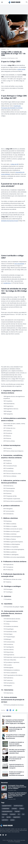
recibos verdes (21, 69)
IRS (8, 49)
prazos (12, 820)
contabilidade (5, 808)
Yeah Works (17, 841)
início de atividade (19, 263)
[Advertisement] (14, 9)
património (5, 820)
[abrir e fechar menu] (2, 2)
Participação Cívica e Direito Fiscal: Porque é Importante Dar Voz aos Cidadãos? (17, 787)
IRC (18, 814)
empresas (4, 814)
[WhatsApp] (16, 710)
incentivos (12, 814)
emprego (17, 811)
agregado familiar (6, 805)
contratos (14, 808)
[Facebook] (7, 710)
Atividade (3, 49)
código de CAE (14, 164)
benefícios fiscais (18, 805)
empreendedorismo (7, 811)
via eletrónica (7, 283)
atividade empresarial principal (9, 220)
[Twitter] (13, 710)
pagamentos (17, 817)
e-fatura (22, 808)
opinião (8, 817)
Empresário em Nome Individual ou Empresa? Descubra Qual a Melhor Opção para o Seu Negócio (17, 795)
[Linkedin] (10, 710)
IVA (3, 817)
